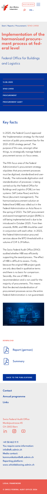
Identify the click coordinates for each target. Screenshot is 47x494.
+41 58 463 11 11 (10, 442)
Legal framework (12, 483)
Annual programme (14, 396)
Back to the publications (19, 378)
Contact (7, 390)
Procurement (21, 26)
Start (4, 26)
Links (6, 402)
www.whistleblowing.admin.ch (18, 465)
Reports (11, 26)
